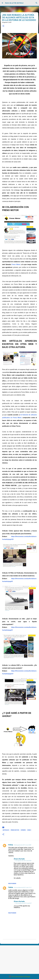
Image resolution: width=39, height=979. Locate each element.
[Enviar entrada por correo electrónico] (3, 828)
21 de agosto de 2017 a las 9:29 (23, 860)
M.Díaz (10, 845)
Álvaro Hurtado (19, 859)
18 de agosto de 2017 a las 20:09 (22, 845)
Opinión (23, 830)
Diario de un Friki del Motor (14, 3)
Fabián (10, 887)
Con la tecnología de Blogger (20, 976)
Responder (12, 883)
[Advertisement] (15, 959)
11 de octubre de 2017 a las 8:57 (23, 903)
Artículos (6, 830)
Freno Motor (16, 264)
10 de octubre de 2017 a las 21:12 (22, 887)
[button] (3, 26)
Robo (29, 830)
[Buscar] (36, 3)
